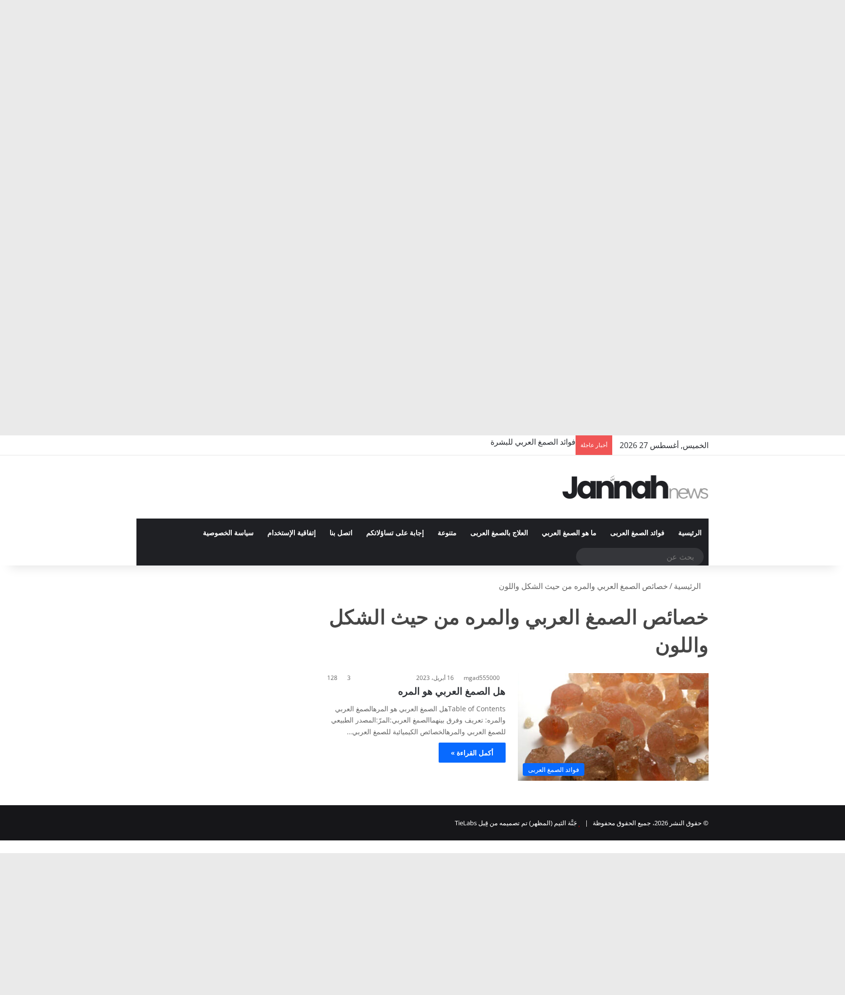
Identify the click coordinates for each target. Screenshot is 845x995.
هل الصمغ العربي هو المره (452, 691)
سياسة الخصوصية (228, 533)
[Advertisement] (551, 73)
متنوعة (447, 533)
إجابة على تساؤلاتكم (395, 533)
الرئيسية (690, 533)
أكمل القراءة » (472, 752)
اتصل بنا (341, 533)
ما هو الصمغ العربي (569, 533)
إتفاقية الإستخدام (291, 533)
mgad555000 (482, 678)
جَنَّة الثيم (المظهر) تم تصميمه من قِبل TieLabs (516, 822)
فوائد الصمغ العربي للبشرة (533, 441)
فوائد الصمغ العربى (637, 533)
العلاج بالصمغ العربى (499, 533)
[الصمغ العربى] (635, 487)
